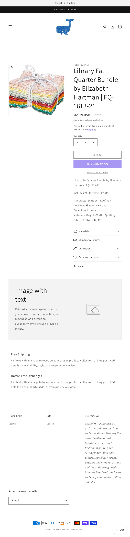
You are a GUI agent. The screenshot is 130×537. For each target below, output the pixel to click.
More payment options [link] (97, 172)
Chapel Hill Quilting (60, 529)
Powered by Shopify (76, 529)
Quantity (77, 135)
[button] (10, 27)
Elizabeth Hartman (97, 205)
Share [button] (80, 266)
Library (91, 210)
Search (12, 423)
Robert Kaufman (101, 200)
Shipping (77, 120)
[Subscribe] (65, 501)
